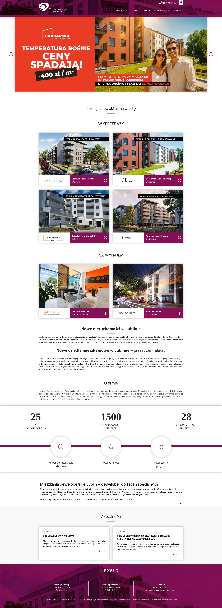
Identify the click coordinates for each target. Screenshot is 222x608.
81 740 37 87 (162, 587)
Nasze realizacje (162, 10)
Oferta (146, 10)
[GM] (111, 54)
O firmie (136, 10)
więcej (101, 551)
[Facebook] (181, 3)
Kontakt (178, 10)
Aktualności (122, 10)
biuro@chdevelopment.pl (163, 590)
